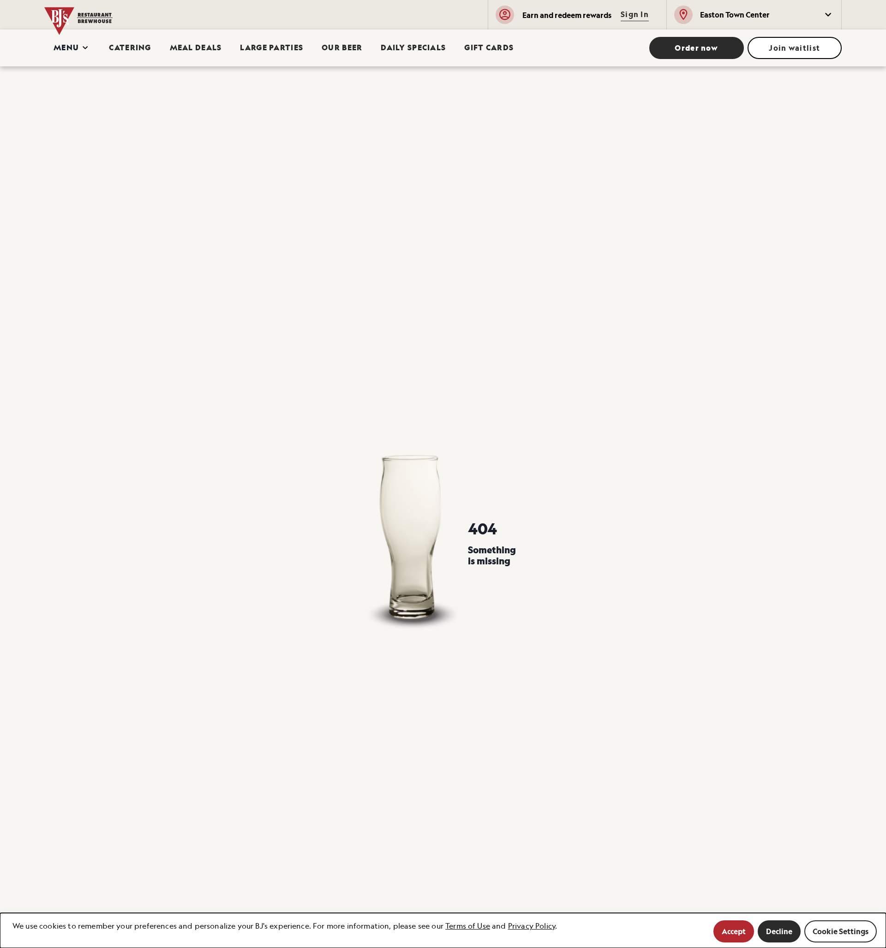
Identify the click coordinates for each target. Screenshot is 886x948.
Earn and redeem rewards (566, 15)
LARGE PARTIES (271, 47)
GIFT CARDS (489, 47)
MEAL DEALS (196, 47)
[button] (754, 15)
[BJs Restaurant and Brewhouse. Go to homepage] (106, 14)
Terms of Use (467, 925)
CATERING (130, 47)
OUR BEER (342, 47)
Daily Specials (413, 47)
